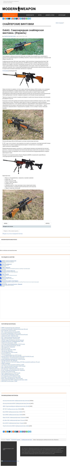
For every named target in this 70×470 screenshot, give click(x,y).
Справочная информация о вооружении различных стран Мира (12, 268)
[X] (9, 18)
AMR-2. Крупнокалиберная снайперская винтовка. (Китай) (16, 406)
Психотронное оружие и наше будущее (10, 280)
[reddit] (13, 18)
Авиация (3, 285)
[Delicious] (11, 18)
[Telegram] (30, 18)
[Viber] (24, 18)
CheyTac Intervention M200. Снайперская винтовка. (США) (16, 425)
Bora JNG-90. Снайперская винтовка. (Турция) (13, 423)
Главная (8, 439)
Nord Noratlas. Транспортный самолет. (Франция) (12, 284)
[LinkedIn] (15, 18)
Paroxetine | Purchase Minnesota (8, 270)
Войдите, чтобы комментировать (11, 231)
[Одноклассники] (5, 18)
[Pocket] (18, 18)
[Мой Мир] (7, 18)
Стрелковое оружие (27, 268)
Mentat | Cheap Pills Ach (6, 277)
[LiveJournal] (17, 18)
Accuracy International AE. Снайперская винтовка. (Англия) (16, 400)
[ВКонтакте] (3, 18)
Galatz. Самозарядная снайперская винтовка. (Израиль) (23, 31)
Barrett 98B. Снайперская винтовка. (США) (12, 411)
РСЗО (8, 265)
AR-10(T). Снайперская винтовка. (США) (12, 409)
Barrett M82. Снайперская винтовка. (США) (12, 414)
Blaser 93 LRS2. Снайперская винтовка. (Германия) (14, 417)
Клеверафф (5, 70)
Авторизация (61, 15)
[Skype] (28, 18)
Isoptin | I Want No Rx (6, 267)
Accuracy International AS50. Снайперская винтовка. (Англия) (16, 403)
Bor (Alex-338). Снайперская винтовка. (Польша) (14, 420)
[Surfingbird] (20, 18)
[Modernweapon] (20, 9)
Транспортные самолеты (10, 285)
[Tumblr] (22, 18)
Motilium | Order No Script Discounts (9, 260)
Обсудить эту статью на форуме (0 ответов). (13, 233)
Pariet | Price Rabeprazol (7, 264)
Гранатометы (11, 278)
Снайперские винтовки (13, 275)
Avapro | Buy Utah (5, 274)
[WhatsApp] (26, 18)
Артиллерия (4, 265)
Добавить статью (50, 15)
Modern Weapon (30, 15)
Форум (39, 15)
